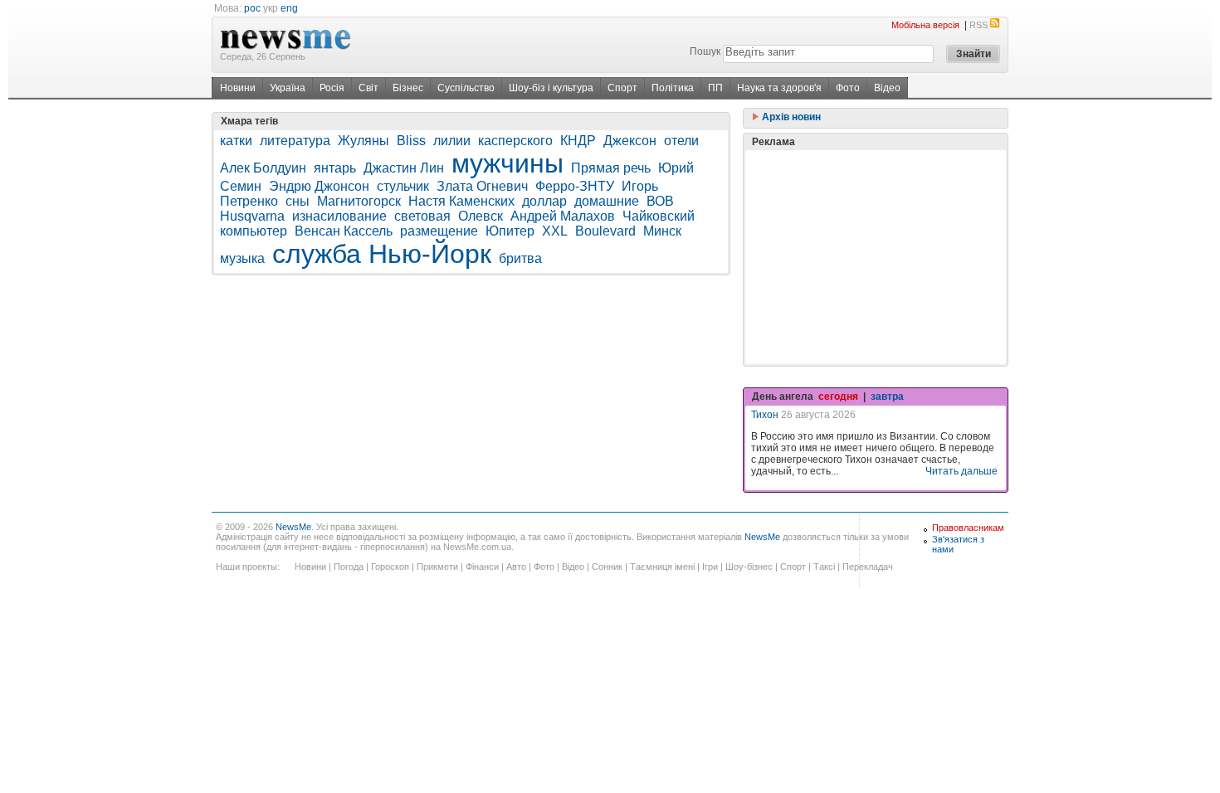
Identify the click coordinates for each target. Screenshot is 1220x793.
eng (289, 8)
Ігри (710, 567)
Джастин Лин (404, 168)
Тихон (764, 415)
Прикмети (437, 567)
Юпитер (510, 231)
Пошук (705, 51)
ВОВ (660, 201)
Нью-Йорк (429, 254)
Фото (848, 88)
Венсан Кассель (344, 231)
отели (681, 141)
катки (236, 141)
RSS (978, 25)
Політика (672, 88)
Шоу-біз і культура (551, 88)
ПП (715, 88)
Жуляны (363, 141)
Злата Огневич (482, 186)
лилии (452, 141)
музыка (242, 258)
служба (316, 254)
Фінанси (482, 567)
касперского (515, 141)
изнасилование (339, 216)
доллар (544, 201)
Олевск (480, 216)
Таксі (824, 567)
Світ (368, 88)
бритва (520, 258)
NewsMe (293, 527)
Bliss (411, 141)
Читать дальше (961, 471)
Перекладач (867, 567)
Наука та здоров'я (779, 88)
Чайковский (658, 216)
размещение (439, 231)
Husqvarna (252, 216)
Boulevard (605, 231)
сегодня (838, 396)
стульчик (403, 186)
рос (252, 8)
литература (295, 141)
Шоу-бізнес (749, 567)
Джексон (629, 141)
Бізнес (408, 88)
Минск (662, 231)
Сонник (607, 567)
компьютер (253, 231)
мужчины (507, 163)
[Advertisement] (875, 257)
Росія (332, 88)
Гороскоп (390, 567)
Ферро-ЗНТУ (574, 186)
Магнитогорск (359, 201)
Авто (516, 567)
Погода (349, 567)
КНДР (578, 141)
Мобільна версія (925, 25)
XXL (555, 231)
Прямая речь (611, 168)
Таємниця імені (662, 567)
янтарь (335, 168)
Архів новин (790, 117)
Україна (287, 88)
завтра (887, 396)
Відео (887, 88)
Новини (238, 88)
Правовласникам (968, 528)
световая (422, 216)
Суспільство (466, 88)
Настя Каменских (461, 201)
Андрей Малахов (562, 216)
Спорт (622, 88)
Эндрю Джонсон (319, 186)
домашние (606, 201)
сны (297, 201)
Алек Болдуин (263, 168)
